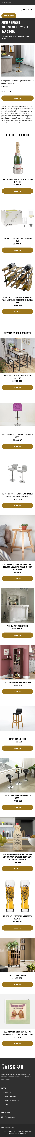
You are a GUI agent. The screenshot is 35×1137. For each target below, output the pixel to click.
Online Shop (9, 16)
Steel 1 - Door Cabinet (17, 975)
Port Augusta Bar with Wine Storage (18, 682)
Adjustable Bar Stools (26, 81)
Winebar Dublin (10, 1097)
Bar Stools (14, 81)
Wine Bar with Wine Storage (17, 626)
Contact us (11, 1131)
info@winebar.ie (6, 3)
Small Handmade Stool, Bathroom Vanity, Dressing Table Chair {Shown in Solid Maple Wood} (17, 566)
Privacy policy (14, 1133)
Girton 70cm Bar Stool (17, 739)
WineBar (8, 1093)
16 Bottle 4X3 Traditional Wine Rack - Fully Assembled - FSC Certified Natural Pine (17, 300)
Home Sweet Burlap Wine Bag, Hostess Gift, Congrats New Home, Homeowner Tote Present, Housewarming (17, 857)
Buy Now (17, 98)
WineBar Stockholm (12, 1100)
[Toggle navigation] (3, 9)
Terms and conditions (24, 1131)
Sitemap (23, 1133)
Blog (6, 1104)
